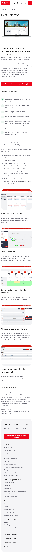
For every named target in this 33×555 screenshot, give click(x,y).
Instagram (17, 428)
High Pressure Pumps (10, 509)
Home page (4, 9)
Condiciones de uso (10, 538)
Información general (10, 542)
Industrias (7, 444)
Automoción (8, 447)
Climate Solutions (9, 504)
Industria (6, 461)
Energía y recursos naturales (12, 456)
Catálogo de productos (11, 515)
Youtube (6, 431)
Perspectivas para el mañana (12, 528)
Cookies (6, 547)
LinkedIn (6, 428)
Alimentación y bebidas (11, 458)
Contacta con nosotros (10, 497)
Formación (7, 494)
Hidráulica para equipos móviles (13, 467)
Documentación (9, 482)
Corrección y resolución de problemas (15, 491)
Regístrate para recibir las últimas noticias (16, 437)
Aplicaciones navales (10, 464)
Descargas (14, 9)
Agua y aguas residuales (11, 475)
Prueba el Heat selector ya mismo (15, 84)
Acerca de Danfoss (10, 519)
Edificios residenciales (10, 473)
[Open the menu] (30, 3)
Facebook (25, 428)
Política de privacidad (10, 534)
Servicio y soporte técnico (12, 480)
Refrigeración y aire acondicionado (14, 470)
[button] (21, 3)
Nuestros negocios (10, 501)
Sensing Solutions (9, 512)
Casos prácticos (8, 488)
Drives (6, 506)
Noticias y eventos (9, 525)
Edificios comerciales (10, 450)
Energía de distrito (9, 453)
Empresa (6, 522)
